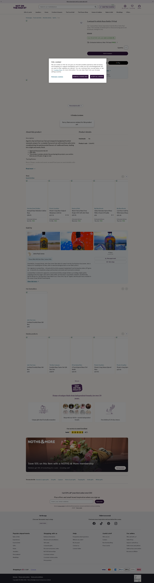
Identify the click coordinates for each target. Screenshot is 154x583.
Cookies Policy (58, 70)
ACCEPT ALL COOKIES (97, 76)
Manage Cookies (57, 76)
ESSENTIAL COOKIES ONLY (80, 76)
